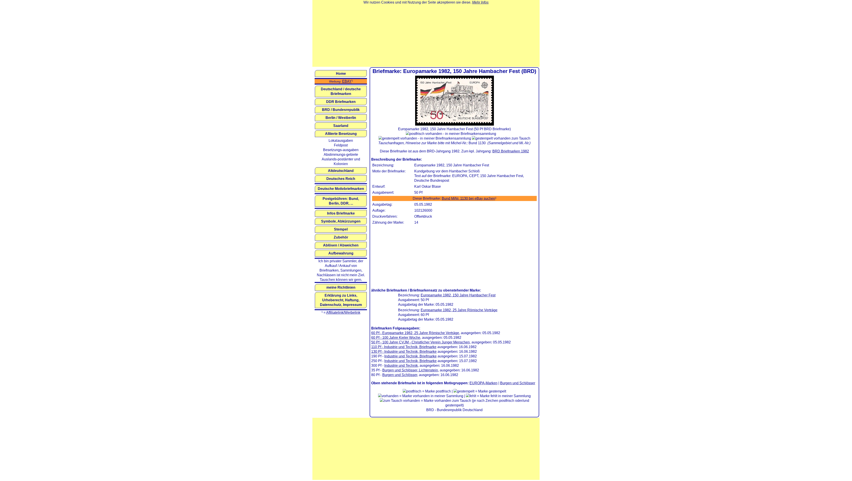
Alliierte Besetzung (341, 134)
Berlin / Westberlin (340, 118)
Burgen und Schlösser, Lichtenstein (410, 370)
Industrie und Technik (401, 365)
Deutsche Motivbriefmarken (341, 189)
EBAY (347, 81)
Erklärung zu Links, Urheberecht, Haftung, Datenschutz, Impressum (341, 300)
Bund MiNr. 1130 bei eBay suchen (468, 198)
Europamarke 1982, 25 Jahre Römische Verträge (459, 310)
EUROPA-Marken (483, 383)
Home (341, 73)
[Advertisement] (426, 36)
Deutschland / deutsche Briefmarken (341, 91)
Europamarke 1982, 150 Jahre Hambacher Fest (458, 295)
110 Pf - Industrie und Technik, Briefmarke (403, 347)
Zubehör (341, 237)
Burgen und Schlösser (399, 375)
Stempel (341, 229)
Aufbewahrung (340, 253)
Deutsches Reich (340, 179)
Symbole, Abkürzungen (341, 221)
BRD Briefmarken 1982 (510, 151)
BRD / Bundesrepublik (341, 110)
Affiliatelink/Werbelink (343, 312)
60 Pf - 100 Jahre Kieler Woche (395, 337)
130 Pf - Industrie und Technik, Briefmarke (404, 351)
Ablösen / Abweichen (341, 245)
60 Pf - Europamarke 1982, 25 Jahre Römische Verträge (415, 333)
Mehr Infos (480, 2)
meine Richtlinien (340, 287)
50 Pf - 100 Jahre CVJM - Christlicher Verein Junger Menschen (420, 342)
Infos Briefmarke (341, 213)
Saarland (340, 126)
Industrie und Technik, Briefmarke (410, 356)
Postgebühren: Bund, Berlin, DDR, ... (341, 201)
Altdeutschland (341, 171)
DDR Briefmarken (341, 102)
